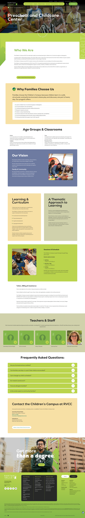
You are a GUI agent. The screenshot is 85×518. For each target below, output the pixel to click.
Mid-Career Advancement (50, 483)
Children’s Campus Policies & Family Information (26, 77)
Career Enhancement (64, 482)
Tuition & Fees (63, 488)
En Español (55, 1)
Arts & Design (25, 478)
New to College (37, 482)
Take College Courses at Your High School (50, 487)
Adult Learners (37, 478)
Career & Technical (26, 484)
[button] (83, 513)
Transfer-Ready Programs (50, 481)
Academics (63, 480)
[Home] (8, 7)
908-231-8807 (15, 414)
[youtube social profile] (16, 488)
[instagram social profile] (13, 488)
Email (5, 485)
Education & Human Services (26, 497)
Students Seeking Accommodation (38, 485)
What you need (49, 476)
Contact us (73, 476)
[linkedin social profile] (5, 488)
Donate (65, 476)
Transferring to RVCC (38, 489)
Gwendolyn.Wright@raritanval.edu (19, 415)
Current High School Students (38, 481)
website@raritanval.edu (68, 508)
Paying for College (64, 487)
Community (11, 7)
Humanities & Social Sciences (26, 481)
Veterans (36, 490)
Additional (71, 489)
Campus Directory (72, 494)
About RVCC (71, 480)
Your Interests (26, 476)
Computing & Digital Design (26, 494)
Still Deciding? (48, 490)
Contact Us (74, 1)
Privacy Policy (42, 515)
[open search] (67, 4)
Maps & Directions (7, 484)
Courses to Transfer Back (50, 478)
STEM (24, 492)
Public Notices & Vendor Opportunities (75, 490)
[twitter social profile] (11, 488)
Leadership (71, 481)
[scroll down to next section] (42, 32)
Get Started (41, 464)
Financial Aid (63, 489)
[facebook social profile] (8, 488)
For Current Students (68, 1)
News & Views (72, 486)
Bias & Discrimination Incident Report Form (15, 505)
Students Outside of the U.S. (39, 487)
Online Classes (48, 489)
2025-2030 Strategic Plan (73, 487)
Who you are (38, 476)
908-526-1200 (6, 482)
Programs (62, 481)
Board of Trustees (72, 482)
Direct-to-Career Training (50, 480)
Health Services (25, 482)
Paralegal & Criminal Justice (26, 490)
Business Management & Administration (27, 488)
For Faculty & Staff (61, 1)
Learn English (48, 485)
